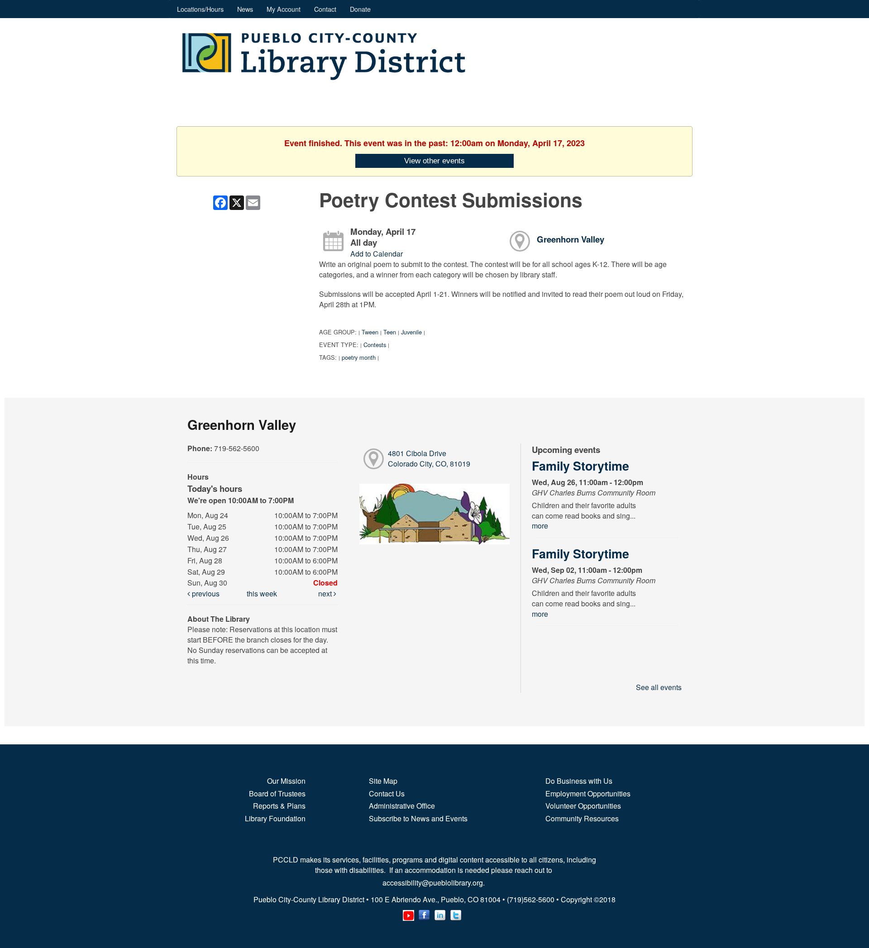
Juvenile (411, 332)
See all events (659, 687)
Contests (374, 344)
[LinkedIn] (440, 913)
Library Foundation (275, 818)
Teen (389, 332)
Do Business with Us (578, 781)
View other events (434, 160)
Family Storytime (580, 465)
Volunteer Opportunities (583, 805)
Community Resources (582, 818)
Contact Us (387, 793)
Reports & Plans (279, 805)
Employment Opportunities (587, 793)
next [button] (326, 593)
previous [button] (205, 593)
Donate (360, 9)
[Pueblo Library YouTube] (408, 913)
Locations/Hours (200, 9)
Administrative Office (402, 805)
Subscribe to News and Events (418, 818)
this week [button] (262, 593)
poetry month (359, 357)
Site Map (383, 781)
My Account (284, 9)
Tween (370, 332)
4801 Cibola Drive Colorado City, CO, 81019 (429, 458)
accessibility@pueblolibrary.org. (434, 882)
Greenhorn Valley (570, 239)
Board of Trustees (277, 793)
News (245, 9)
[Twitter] (456, 913)
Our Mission (286, 781)
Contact (325, 9)
